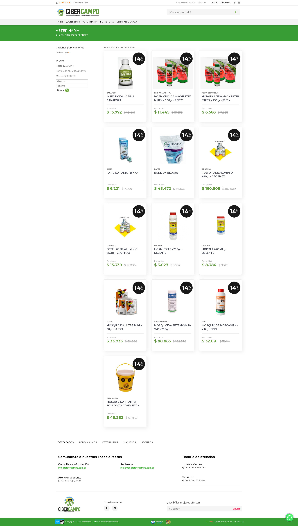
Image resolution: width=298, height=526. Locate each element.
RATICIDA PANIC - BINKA (122, 172)
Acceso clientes (221, 3)
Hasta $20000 (65, 65)
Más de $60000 (66, 76)
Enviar (236, 508)
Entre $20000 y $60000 (71, 71)
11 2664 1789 (65, 3)
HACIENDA (130, 442)
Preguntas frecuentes (185, 3)
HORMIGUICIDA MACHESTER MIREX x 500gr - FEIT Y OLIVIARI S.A (172, 100)
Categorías (74, 21)
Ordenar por (62, 52)
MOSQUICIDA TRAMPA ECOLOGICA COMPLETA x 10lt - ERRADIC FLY (123, 405)
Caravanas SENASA (127, 21)
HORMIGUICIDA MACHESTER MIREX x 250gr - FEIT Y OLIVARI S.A (220, 100)
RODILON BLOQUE (166, 172)
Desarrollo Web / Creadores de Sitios (229, 521)
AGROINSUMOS (88, 442)
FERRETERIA (107, 21)
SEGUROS (147, 442)
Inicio (60, 21)
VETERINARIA (89, 21)
